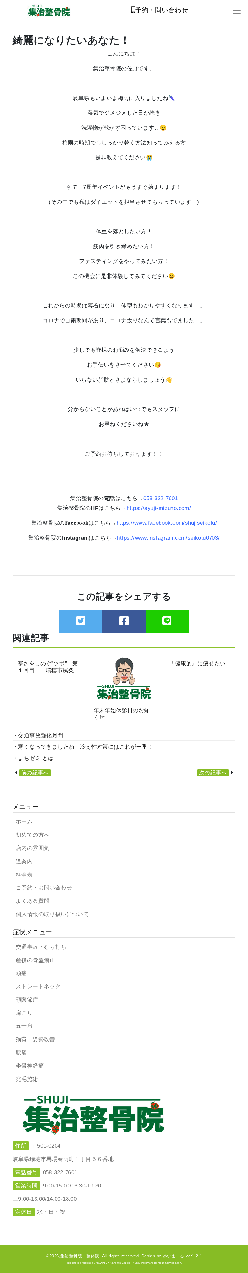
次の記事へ (213, 773)
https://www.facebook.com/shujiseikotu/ (167, 523)
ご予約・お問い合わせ (44, 888)
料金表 (24, 875)
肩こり (24, 1013)
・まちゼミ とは (33, 758)
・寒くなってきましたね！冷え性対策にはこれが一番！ (83, 747)
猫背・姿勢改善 (35, 1039)
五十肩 (24, 1026)
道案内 (24, 861)
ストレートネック (38, 986)
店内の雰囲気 (32, 848)
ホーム (24, 822)
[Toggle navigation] (236, 11)
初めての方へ (32, 835)
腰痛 (21, 1052)
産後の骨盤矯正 (35, 960)
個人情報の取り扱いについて (52, 914)
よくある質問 (32, 901)
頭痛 (21, 973)
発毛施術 (27, 1079)
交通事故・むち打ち (41, 947)
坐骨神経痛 (30, 1066)
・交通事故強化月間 (38, 735)
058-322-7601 (160, 498)
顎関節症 (27, 1000)
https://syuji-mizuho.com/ (159, 508)
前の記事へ (35, 773)
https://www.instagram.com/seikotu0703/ (168, 538)
